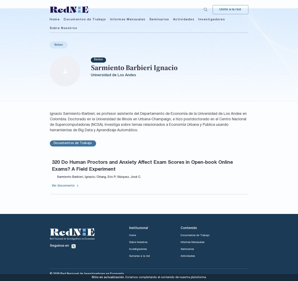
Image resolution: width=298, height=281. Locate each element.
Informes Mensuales (192, 242)
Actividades (188, 256)
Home (132, 235)
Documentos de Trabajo (195, 235)
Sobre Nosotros (138, 242)
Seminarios (187, 249)
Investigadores (138, 249)
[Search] (205, 9)
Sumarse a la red (139, 256)
